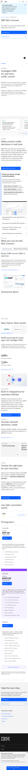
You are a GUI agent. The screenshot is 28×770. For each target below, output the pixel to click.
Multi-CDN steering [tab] (7, 248)
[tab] (6, 329)
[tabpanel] (14, 270)
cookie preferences (5, 762)
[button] (23, 1)
